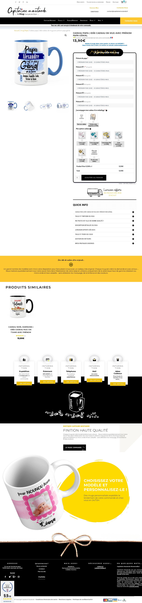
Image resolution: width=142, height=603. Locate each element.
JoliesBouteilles (134, 586)
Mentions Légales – (66, 599)
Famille (60, 20)
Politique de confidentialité (83, 599)
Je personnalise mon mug (106, 52)
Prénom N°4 (83, 93)
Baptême (71, 566)
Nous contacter (41, 566)
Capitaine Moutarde (50, 20)
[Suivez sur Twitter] (19, 2)
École (91, 20)
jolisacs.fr (100, 566)
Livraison (42, 569)
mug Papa (24, 30)
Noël (99, 20)
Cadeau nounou (71, 569)
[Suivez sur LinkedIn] (27, 2)
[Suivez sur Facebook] (15, 2)
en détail (25, 383)
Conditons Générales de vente (46, 599)
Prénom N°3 (83, 84)
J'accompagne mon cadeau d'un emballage (90, 110)
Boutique (115, 2)
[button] (66, 35)
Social (12, 573)
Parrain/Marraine (72, 20)
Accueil (17, 30)
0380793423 (95, 11)
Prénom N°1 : (84, 67)
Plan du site (42, 571)
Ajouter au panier (94, 177)
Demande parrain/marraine (71, 568)
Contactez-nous (131, 21)
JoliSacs (136, 583)
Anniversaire (83, 20)
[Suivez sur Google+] (14, 577)
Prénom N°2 (83, 76)
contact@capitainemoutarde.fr (117, 11)
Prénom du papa (82, 58)
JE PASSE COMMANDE (73, 448)
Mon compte (80, 2)
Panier (108, 2)
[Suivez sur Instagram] (18, 577)
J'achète (41, 577)
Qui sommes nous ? (41, 563)
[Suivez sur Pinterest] (23, 2)
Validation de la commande (95, 2)
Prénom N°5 (83, 102)
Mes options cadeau (83, 129)
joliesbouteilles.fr (100, 568)
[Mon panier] (122, 2)
